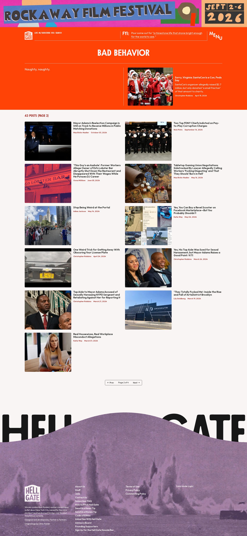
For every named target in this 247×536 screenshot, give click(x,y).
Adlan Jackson (79, 211)
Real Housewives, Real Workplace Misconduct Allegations (93, 335)
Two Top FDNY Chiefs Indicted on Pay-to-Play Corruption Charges (196, 124)
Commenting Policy (136, 493)
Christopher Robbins (184, 95)
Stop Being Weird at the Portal (91, 207)
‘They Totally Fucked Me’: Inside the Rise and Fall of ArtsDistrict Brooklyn (197, 293)
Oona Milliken (79, 180)
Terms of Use (133, 486)
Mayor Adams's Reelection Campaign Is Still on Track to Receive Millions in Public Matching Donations (97, 125)
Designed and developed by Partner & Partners (46, 519)
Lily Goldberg (180, 298)
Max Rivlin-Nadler (81, 132)
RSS (52, 33)
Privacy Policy (133, 490)
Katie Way (178, 217)
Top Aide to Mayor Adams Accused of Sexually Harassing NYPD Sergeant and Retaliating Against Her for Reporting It (96, 294)
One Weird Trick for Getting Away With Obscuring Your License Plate (96, 251)
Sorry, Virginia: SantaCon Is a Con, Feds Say (198, 79)
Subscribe (46, 33)
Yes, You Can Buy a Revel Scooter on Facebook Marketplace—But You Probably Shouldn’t (195, 210)
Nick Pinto (178, 130)
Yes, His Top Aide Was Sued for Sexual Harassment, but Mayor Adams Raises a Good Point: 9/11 (197, 252)
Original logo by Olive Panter (37, 523)
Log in (37, 33)
